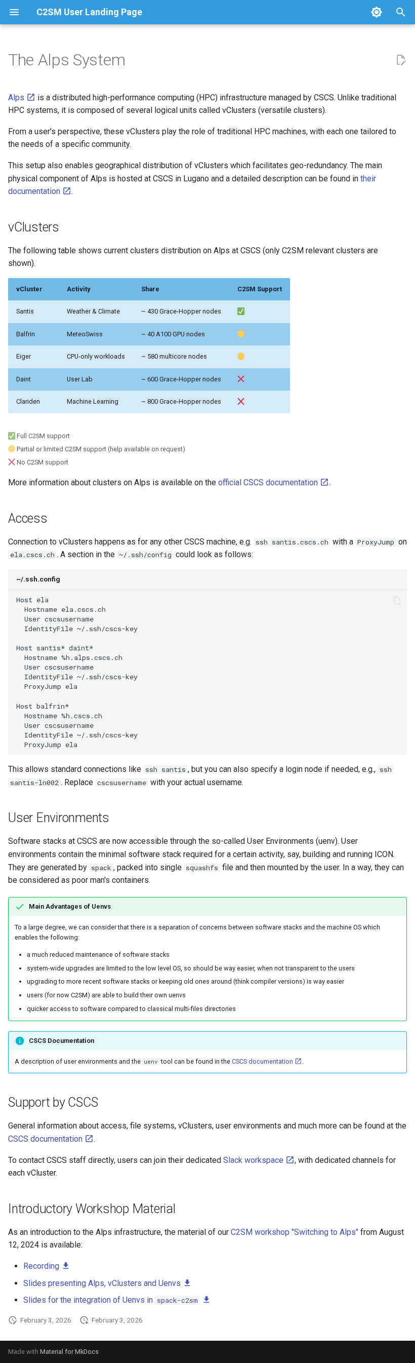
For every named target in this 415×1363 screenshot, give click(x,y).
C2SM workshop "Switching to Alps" (294, 1232)
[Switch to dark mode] (376, 12)
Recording (42, 1266)
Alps (17, 97)
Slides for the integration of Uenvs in (110, 1300)
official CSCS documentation (269, 482)
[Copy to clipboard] (397, 600)
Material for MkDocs (69, 1351)
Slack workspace (254, 1160)
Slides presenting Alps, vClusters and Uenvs (103, 1283)
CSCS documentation (263, 1061)
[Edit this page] (401, 60)
